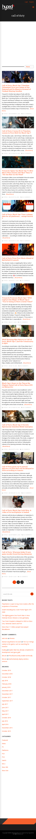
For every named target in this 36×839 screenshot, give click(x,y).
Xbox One (5, 770)
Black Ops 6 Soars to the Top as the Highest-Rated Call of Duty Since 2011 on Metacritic (17, 385)
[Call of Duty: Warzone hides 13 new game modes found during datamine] (18, 549)
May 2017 (5, 711)
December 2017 (7, 691)
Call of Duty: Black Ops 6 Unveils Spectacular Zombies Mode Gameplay (17, 426)
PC (3, 747)
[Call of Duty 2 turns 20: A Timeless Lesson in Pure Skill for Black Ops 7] (18, 128)
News (4, 743)
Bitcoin (4, 656)
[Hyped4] (8, 10)
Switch (4, 760)
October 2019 (6, 670)
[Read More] (29, 150)
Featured (5, 740)
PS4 (3, 757)
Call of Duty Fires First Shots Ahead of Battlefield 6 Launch (17, 259)
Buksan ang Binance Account (11, 642)
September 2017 (7, 701)
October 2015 (6, 731)
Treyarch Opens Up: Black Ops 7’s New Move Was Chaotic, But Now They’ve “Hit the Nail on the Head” (17, 172)
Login (26, 2)
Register (31, 2)
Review (12, 638)
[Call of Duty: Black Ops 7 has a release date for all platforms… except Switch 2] (18, 211)
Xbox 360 (5, 767)
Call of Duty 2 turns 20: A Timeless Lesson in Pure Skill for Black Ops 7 (16, 132)
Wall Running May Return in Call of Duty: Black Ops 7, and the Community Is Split (17, 341)
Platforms (5, 750)
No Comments (27, 113)
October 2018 (6, 677)
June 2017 (5, 707)
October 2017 (6, 697)
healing (4, 650)
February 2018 (6, 684)
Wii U (3, 764)
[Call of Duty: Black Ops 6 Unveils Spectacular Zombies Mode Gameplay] (18, 422)
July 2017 (5, 704)
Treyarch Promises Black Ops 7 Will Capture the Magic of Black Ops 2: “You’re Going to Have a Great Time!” (17, 300)
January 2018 (6, 687)
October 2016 (6, 718)
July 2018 (5, 680)
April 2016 (5, 724)
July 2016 (5, 721)
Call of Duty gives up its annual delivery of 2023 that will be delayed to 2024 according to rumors (18, 468)
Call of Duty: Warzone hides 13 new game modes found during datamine (17, 553)
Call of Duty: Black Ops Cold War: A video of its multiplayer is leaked (16, 511)
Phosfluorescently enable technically (20, 656)
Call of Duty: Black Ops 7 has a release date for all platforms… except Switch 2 (17, 216)
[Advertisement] (18, 43)
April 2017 (5, 714)
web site (4, 638)
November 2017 (7, 694)
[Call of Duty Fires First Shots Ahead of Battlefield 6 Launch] (18, 255)
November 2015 (7, 728)
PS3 (3, 754)
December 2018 (7, 674)
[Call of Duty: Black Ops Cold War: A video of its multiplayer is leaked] (18, 507)
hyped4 (5, 113)
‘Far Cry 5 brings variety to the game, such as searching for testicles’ (18, 644)
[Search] (32, 593)
